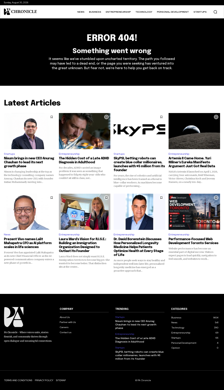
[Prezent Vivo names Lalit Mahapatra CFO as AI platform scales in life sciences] (30, 212)
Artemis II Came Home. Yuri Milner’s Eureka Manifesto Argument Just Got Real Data (192, 162)
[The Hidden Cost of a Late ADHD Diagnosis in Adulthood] (85, 131)
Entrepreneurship (69, 154)
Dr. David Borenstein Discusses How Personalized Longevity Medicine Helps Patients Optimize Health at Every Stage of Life (138, 247)
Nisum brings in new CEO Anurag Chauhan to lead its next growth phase (29, 162)
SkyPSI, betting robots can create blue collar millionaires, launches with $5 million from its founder (139, 355)
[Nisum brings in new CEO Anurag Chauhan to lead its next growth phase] (30, 131)
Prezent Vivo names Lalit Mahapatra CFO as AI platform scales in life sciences (27, 243)
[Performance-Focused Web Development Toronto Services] (194, 212)
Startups (9, 154)
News (7, 234)
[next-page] (218, 278)
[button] (215, 12)
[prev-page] (6, 278)
